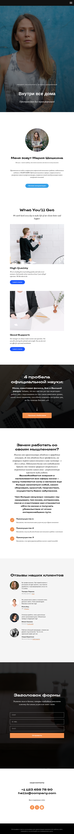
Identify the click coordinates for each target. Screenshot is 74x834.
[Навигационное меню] (71, 3)
